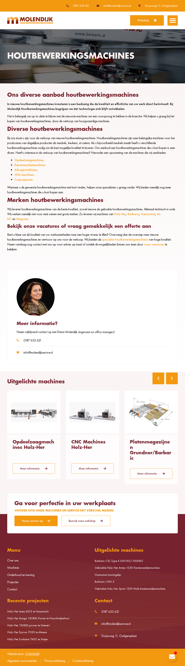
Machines (13, 567)
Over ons (13, 560)
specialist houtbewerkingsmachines (125, 239)
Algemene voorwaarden (22, 661)
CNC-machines (24, 175)
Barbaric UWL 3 (104, 582)
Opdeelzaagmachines (29, 160)
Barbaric (133, 214)
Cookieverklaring (82, 661)
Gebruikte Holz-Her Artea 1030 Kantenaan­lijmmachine (127, 568)
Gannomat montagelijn (108, 575)
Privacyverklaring (54, 661)
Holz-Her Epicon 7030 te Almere (27, 632)
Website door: (23, 654)
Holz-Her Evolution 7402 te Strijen (27, 639)
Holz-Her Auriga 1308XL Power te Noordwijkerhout (38, 618)
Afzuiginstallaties (25, 170)
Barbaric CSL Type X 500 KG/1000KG (119, 561)
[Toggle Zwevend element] (172, 656)
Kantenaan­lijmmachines (30, 165)
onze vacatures (154, 244)
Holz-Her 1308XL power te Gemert (28, 625)
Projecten (13, 582)
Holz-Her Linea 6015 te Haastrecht (28, 611)
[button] (172, 20)
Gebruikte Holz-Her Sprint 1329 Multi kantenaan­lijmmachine (130, 589)
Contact (12, 589)
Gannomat (148, 214)
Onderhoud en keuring (21, 575)
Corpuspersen (23, 179)
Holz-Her (120, 214)
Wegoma (22, 219)
